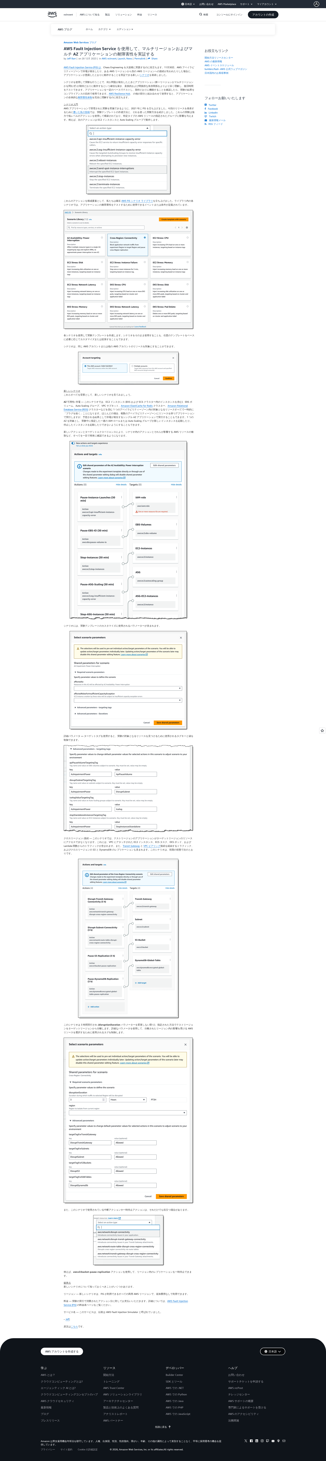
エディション (124, 29)
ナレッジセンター (239, 1394)
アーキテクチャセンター (118, 1401)
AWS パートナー (113, 1420)
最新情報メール (217, 120)
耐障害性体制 (85, 97)
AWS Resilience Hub (119, 93)
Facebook (212, 108)
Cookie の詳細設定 (88, 1449)
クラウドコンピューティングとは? (62, 1381)
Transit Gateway (131, 845)
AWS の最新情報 (213, 61)
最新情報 (46, 1407)
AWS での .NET (175, 1388)
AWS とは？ (48, 1375)
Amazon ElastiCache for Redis (137, 405)
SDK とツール (174, 1381)
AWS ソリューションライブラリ (122, 1394)
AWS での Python (176, 1394)
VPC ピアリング (151, 845)
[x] (245, 1441)
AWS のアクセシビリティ (243, 1414)
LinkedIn (212, 112)
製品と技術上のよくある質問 (121, 1407)
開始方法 (108, 1375)
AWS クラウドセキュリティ (57, 1401)
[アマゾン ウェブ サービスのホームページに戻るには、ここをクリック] (52, 16)
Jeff (67, 1319)
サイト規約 (66, 1449)
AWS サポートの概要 (240, 1401)
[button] (320, 4)
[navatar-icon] (316, 4)
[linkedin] (256, 1441)
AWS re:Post (235, 1388)
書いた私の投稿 (81, 112)
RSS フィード (215, 123)
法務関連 (233, 1420)
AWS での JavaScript (178, 1414)
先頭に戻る (161, 1426)
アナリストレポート (115, 1414)
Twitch (212, 116)
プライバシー (48, 1449)
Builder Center (174, 1375)
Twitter (211, 104)
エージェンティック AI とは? (58, 1388)
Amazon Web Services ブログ (80, 42)
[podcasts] (278, 1441)
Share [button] (154, 58)
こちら (74, 1326)
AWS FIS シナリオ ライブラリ (137, 200)
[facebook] (251, 1441)
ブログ (45, 1414)
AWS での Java (174, 1401)
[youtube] (273, 1441)
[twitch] (267, 1441)
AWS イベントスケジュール (219, 65)
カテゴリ (103, 29)
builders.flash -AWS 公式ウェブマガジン (226, 69)
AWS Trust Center (113, 1388)
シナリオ (144, 74)
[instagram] (262, 1441)
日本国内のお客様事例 (216, 72)
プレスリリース (50, 1420)
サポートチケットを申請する (246, 1381)
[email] (284, 1441)
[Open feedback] (322, 731)
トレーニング (111, 1381)
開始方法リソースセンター (219, 57)
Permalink (139, 58)
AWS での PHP (174, 1407)
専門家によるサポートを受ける (247, 1407)
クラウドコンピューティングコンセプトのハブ (69, 1394)
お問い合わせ (236, 1375)
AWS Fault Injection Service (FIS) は (82, 67)
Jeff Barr (71, 58)
